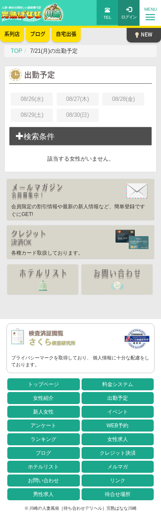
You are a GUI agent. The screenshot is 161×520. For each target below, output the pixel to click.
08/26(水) (32, 99)
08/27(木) (77, 99)
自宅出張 (66, 34)
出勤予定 (117, 398)
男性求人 (43, 494)
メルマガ (117, 467)
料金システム (117, 384)
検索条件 (39, 136)
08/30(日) (77, 115)
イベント (117, 412)
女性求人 (117, 439)
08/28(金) (123, 99)
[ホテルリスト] (43, 279)
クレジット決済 (118, 453)
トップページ (43, 384)
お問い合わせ (43, 480)
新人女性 (43, 412)
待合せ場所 (118, 494)
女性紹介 (43, 398)
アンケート (43, 426)
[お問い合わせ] (117, 279)
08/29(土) (32, 115)
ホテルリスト (43, 467)
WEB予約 (117, 426)
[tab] (80, 136)
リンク (117, 480)
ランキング (43, 439)
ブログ (43, 453)
